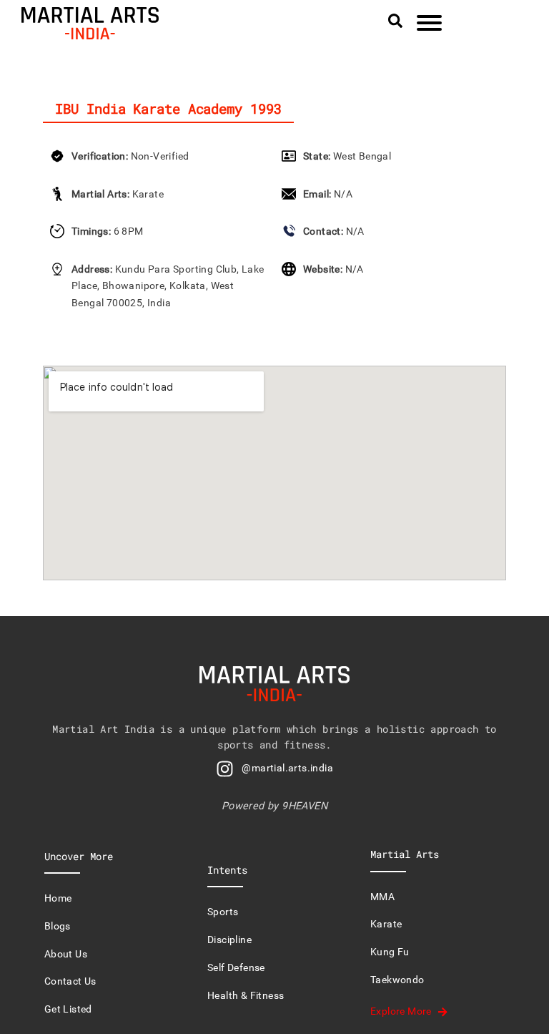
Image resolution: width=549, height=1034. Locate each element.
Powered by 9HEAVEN (274, 806)
